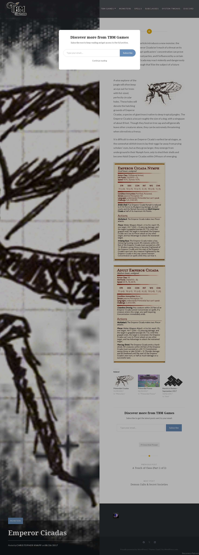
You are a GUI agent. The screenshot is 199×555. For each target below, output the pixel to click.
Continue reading (99, 61)
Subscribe (127, 53)
